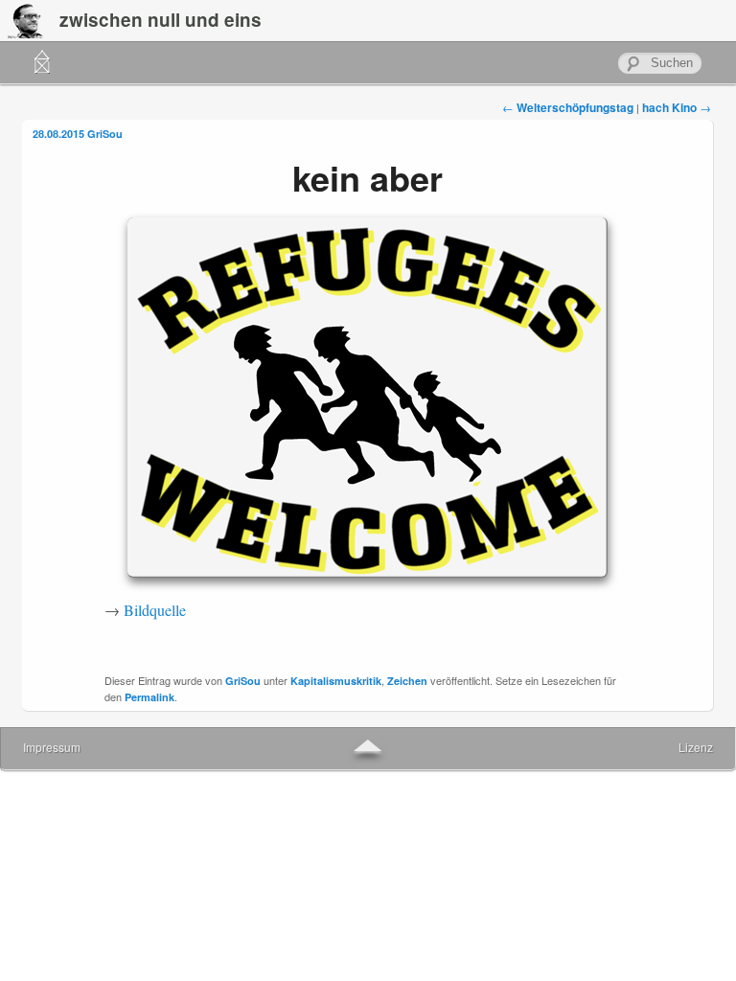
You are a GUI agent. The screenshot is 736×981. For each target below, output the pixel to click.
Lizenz (695, 747)
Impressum (51, 747)
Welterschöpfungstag (567, 107)
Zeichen (407, 680)
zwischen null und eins (160, 20)
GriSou (105, 133)
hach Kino (676, 107)
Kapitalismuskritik (335, 680)
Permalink (149, 697)
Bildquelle (155, 610)
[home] (42, 62)
